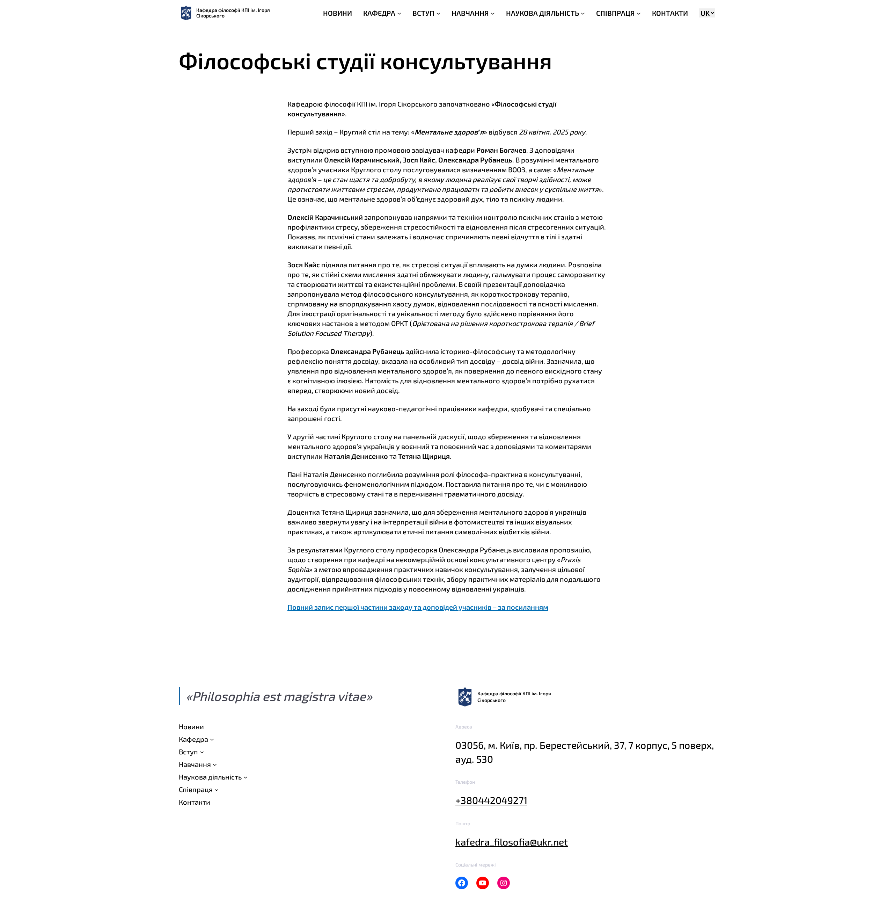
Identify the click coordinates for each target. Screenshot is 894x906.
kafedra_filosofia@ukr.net (511, 842)
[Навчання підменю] (215, 764)
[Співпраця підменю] (216, 789)
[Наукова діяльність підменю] (245, 777)
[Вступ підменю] (202, 751)
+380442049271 (491, 800)
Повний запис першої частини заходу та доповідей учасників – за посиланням (417, 607)
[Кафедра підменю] (212, 739)
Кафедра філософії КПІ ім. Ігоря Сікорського (233, 13)
